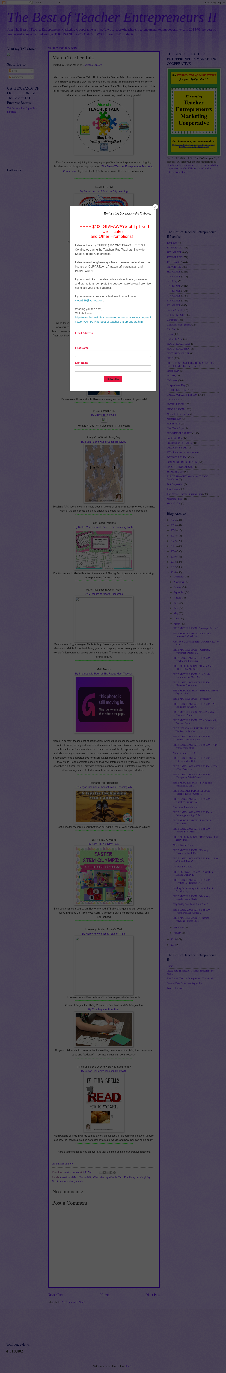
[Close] (155, 207)
